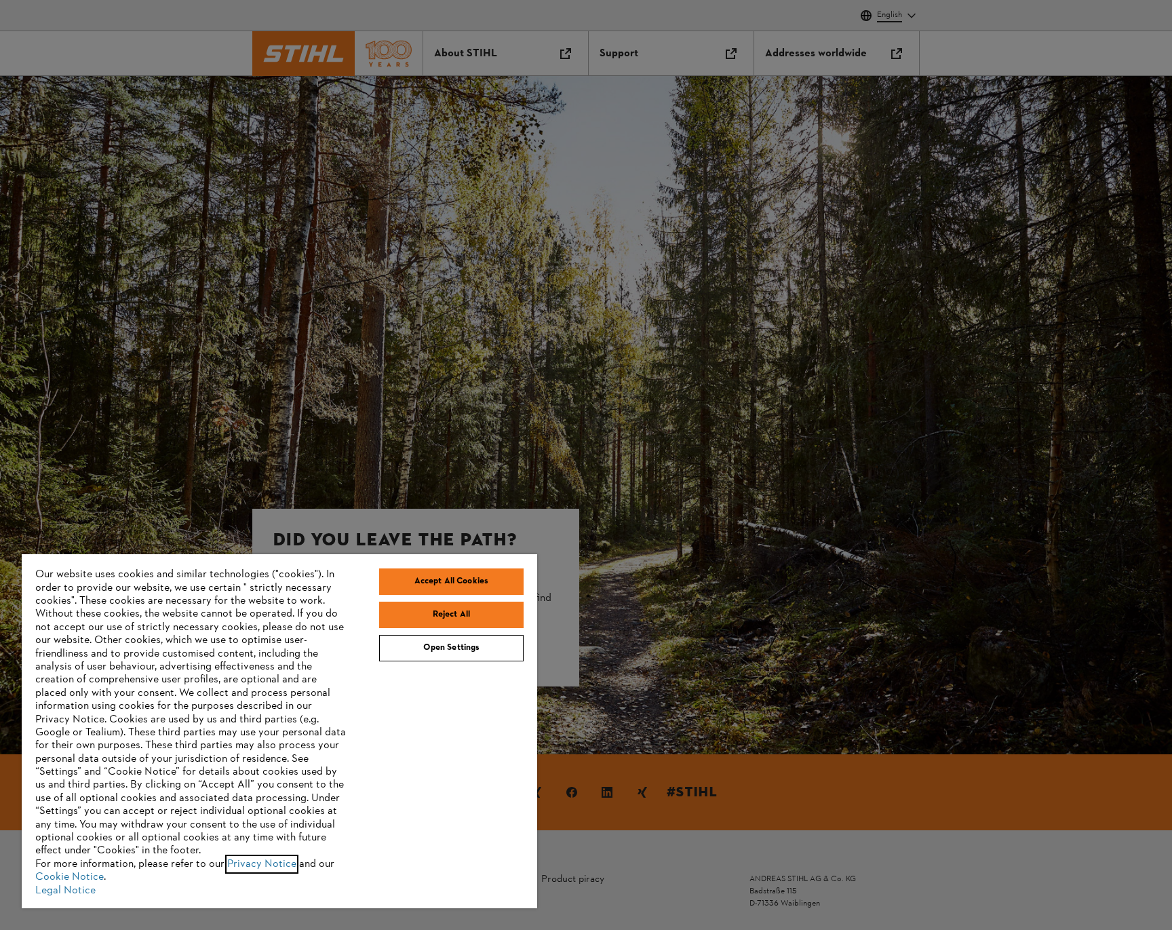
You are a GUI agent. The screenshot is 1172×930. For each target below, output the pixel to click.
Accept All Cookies (451, 581)
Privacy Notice (261, 864)
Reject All (451, 614)
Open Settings (451, 648)
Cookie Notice (69, 877)
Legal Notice (65, 890)
